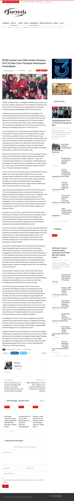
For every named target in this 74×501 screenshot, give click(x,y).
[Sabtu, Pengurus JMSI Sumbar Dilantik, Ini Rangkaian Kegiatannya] (56, 211)
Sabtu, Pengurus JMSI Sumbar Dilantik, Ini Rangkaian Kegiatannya (62, 212)
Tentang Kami (48, 2)
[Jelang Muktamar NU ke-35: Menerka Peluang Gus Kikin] (62, 112)
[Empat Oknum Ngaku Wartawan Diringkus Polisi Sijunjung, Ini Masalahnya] (56, 316)
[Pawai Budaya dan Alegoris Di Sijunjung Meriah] (56, 160)
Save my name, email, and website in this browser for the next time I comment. (23, 481)
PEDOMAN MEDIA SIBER (27, 2)
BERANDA (6, 23)
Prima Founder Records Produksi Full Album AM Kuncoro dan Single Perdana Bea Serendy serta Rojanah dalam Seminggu (13, 387)
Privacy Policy (39, 2)
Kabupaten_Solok (11, 349)
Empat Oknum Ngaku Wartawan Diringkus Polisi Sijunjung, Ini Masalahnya (61, 317)
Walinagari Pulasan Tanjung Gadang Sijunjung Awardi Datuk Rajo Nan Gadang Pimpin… (61, 252)
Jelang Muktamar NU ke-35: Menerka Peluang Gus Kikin (61, 122)
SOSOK (26, 23)
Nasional (19, 349)
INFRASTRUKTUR (46, 23)
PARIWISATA (34, 23)
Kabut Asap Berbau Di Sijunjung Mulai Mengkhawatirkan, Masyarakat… (61, 148)
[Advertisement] (37, 42)
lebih (62, 23)
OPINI (20, 23)
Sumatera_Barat (27, 349)
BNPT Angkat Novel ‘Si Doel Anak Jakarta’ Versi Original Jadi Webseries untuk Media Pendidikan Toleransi (36, 387)
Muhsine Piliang (57, 496)
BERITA (13, 23)
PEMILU (55, 23)
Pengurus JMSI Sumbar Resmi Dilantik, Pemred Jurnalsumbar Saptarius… (61, 291)
